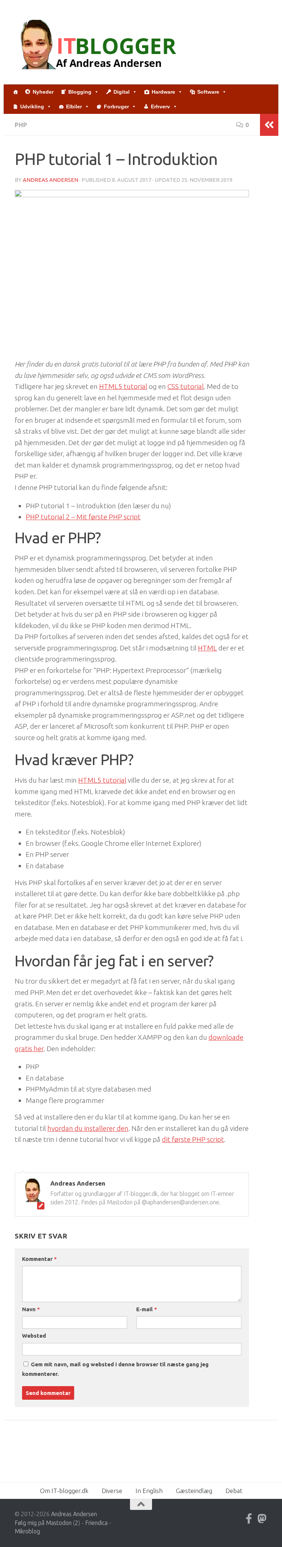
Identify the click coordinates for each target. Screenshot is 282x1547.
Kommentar (39, 1259)
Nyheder (43, 92)
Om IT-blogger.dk (64, 1490)
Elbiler (74, 106)
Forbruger (116, 106)
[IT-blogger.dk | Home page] (99, 42)
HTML (207, 648)
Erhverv (160, 106)
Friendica (96, 1522)
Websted (34, 1336)
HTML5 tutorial (123, 386)
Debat (233, 1490)
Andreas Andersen (50, 180)
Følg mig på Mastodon (43, 1522)
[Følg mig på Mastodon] (262, 1519)
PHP (21, 124)
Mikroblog (27, 1531)
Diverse (112, 1490)
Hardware (163, 92)
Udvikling (32, 106)
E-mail (146, 1309)
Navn (31, 1309)
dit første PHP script (193, 1139)
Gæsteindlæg (194, 1490)
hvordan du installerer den (88, 1128)
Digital (121, 92)
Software (208, 92)
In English (149, 1490)
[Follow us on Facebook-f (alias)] (249, 1519)
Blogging (79, 92)
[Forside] (15, 91)
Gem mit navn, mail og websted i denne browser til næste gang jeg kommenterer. (115, 1369)
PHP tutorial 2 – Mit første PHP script (83, 517)
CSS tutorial (185, 386)
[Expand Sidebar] (269, 125)
